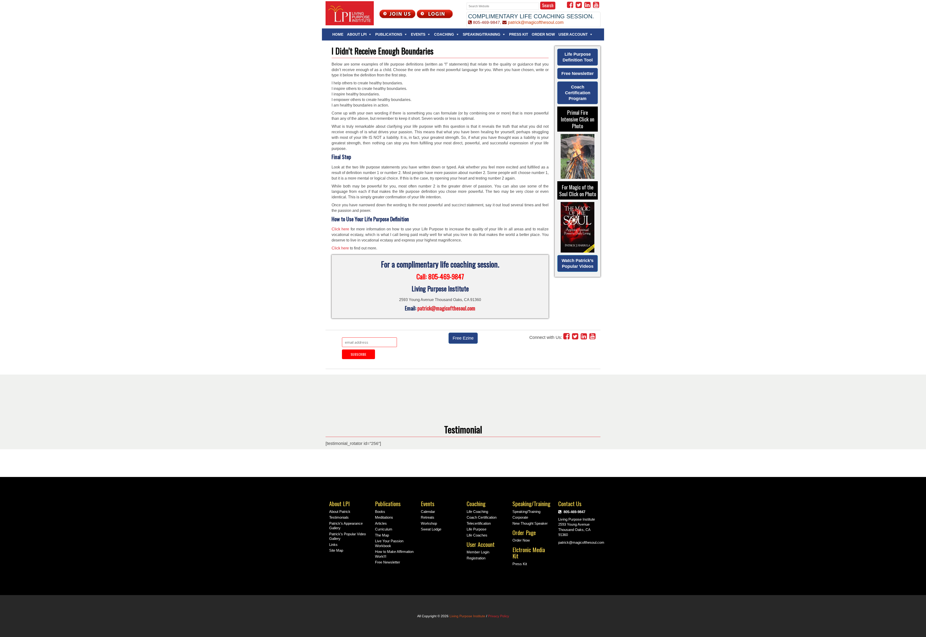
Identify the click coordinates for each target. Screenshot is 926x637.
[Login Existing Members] (435, 13)
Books (380, 512)
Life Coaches (477, 535)
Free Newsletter (577, 73)
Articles (381, 523)
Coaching (444, 34)
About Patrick (339, 512)
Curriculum (383, 529)
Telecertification (479, 523)
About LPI (357, 34)
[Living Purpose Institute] (350, 13)
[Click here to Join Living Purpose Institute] (397, 13)
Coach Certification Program (577, 93)
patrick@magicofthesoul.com (536, 22)
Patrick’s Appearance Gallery (346, 525)
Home (337, 34)
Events (418, 34)
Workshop (429, 523)
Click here (340, 229)
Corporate (520, 517)
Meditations (384, 517)
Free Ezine (463, 338)
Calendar (428, 512)
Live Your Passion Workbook (389, 543)
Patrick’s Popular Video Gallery (347, 536)
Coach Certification (482, 517)
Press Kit (518, 34)
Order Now (543, 34)
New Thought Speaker (530, 523)
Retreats (427, 517)
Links (333, 545)
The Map (382, 535)
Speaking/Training (481, 34)
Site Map (336, 550)
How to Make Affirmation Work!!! (394, 554)
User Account (573, 34)
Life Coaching (477, 512)
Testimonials (339, 517)
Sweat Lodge (431, 529)
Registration (476, 558)
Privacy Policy (498, 616)
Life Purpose (476, 529)
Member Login (478, 552)
